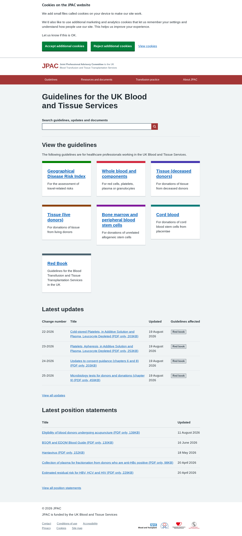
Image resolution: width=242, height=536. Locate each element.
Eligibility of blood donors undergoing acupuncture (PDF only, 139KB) (91, 432)
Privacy (46, 528)
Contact (46, 523)
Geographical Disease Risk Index (66, 174)
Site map (77, 528)
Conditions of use (67, 523)
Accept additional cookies (64, 46)
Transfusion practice (147, 79)
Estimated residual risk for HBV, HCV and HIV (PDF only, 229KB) (87, 472)
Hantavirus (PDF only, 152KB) (63, 452)
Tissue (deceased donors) (173, 174)
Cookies (61, 528)
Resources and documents (96, 79)
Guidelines (51, 79)
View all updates (53, 395)
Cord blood (167, 214)
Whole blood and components (119, 174)
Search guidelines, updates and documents (75, 120)
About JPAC (190, 79)
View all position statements (61, 488)
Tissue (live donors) (58, 217)
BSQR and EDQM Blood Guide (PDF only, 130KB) (77, 442)
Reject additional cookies (113, 46)
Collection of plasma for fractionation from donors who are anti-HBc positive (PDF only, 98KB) (107, 462)
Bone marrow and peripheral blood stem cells (120, 220)
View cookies (147, 46)
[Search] (154, 126)
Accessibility (90, 523)
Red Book (57, 263)
